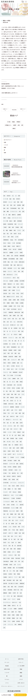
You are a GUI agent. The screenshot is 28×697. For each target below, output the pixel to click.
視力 (19, 347)
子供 (8, 413)
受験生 (14, 287)
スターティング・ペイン (16, 217)
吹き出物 (14, 526)
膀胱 (7, 230)
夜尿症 (10, 564)
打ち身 (18, 306)
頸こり (14, 454)
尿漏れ (4, 586)
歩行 (9, 529)
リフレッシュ (10, 624)
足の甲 (9, 318)
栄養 (4, 334)
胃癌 (15, 574)
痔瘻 (19, 514)
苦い (21, 362)
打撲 (15, 306)
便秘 (21, 202)
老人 (4, 369)
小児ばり (5, 312)
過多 (21, 325)
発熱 (8, 397)
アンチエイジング (13, 211)
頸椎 (20, 356)
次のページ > (22, 109)
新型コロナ (5, 252)
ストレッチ (20, 224)
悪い (16, 318)
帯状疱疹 (22, 287)
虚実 (22, 514)
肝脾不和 (14, 476)
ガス (10, 570)
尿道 (9, 479)
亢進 (15, 425)
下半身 (13, 529)
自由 (23, 432)
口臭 (12, 261)
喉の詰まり (5, 463)
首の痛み (13, 504)
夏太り (21, 444)
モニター (5, 485)
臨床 (16, 413)
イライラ (21, 416)
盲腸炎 (19, 542)
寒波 (21, 429)
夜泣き (4, 243)
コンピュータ (13, 359)
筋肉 (22, 331)
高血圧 (9, 217)
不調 (14, 570)
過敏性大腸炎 (21, 261)
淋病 (17, 479)
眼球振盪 (9, 567)
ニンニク (22, 406)
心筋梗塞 (21, 303)
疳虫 (9, 485)
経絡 (4, 208)
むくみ (15, 268)
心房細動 (5, 306)
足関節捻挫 (11, 312)
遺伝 (8, 233)
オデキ (17, 520)
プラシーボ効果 (10, 375)
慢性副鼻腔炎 (13, 347)
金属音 (17, 485)
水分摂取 (20, 438)
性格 (4, 400)
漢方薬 (20, 410)
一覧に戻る (14, 109)
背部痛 (15, 460)
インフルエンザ (6, 501)
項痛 (19, 460)
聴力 (23, 517)
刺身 (4, 347)
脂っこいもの (6, 325)
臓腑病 (10, 230)
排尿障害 (19, 205)
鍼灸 (21, 618)
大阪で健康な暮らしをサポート (9, 93)
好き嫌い (5, 473)
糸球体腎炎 (5, 343)
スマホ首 (5, 520)
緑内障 (4, 261)
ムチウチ (16, 252)
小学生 (13, 293)
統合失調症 (18, 243)
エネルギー (16, 429)
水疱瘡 (13, 290)
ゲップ (16, 577)
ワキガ (23, 526)
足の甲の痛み (13, 309)
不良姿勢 (12, 457)
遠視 (19, 271)
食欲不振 (14, 473)
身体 (4, 416)
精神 (17, 416)
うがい (16, 536)
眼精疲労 (20, 624)
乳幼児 (13, 485)
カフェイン (10, 271)
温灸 (8, 422)
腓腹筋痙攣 (22, 255)
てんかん (19, 564)
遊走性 (17, 397)
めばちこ (5, 555)
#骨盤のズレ (8, 125)
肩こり (4, 236)
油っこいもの (12, 511)
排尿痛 (13, 479)
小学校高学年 (20, 586)
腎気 (15, 586)
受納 (4, 476)
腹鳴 (4, 570)
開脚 (17, 381)
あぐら (13, 381)
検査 (23, 318)
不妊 (9, 473)
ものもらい (11, 555)
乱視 (12, 255)
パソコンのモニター (7, 277)
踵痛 (18, 299)
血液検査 (16, 280)
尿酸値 (12, 303)
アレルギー (5, 492)
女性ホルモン (14, 602)
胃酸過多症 (5, 511)
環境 (10, 391)
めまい (12, 495)
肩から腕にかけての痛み (13, 583)
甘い (4, 366)
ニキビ (10, 526)
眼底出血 (5, 350)
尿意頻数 (12, 438)
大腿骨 (19, 350)
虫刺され (14, 605)
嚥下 (10, 492)
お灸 (21, 296)
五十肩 (17, 236)
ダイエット (5, 448)
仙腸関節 (19, 214)
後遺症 (21, 252)
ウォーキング (15, 419)
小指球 (12, 542)
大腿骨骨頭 (20, 608)
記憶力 (17, 284)
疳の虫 (9, 243)
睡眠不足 (14, 214)
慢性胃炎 (5, 574)
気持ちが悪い (19, 321)
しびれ (4, 624)
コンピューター (21, 482)
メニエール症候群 (19, 495)
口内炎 (10, 249)
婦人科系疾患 (6, 265)
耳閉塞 (11, 561)
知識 (23, 413)
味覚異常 (20, 249)
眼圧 (8, 261)
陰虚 (15, 596)
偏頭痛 (22, 448)
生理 (15, 202)
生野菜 (8, 394)
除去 (10, 372)
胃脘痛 (18, 574)
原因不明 (5, 583)
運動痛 (13, 618)
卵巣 (21, 507)
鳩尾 (21, 580)
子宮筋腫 (22, 457)
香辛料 (8, 347)
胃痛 (21, 511)
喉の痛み (5, 470)
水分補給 (18, 388)
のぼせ (15, 271)
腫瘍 (8, 438)
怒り (18, 425)
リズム (23, 394)
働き (4, 429)
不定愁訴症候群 (13, 208)
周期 (10, 315)
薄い (8, 400)
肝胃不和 (8, 476)
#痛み (14, 128)
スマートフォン (13, 482)
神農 (15, 548)
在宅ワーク (11, 533)
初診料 (13, 451)
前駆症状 (5, 290)
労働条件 (19, 432)
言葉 (4, 388)
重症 (17, 463)
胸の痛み (21, 463)
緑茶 (8, 548)
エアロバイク (6, 406)
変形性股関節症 (12, 258)
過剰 (4, 441)
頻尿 (4, 205)
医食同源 (17, 406)
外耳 (15, 561)
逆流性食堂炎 (20, 239)
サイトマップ (21, 686)
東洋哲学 (8, 195)
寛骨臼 (4, 611)
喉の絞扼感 (9, 580)
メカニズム (10, 425)
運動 (12, 394)
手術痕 (8, 309)
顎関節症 (5, 249)
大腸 (21, 593)
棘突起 (4, 359)
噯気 (20, 577)
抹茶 (12, 353)
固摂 (15, 539)
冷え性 (4, 536)
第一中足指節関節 (19, 567)
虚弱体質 (21, 504)
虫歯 (4, 548)
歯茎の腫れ (19, 545)
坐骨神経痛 (19, 221)
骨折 (14, 422)
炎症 (20, 337)
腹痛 (17, 258)
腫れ (21, 397)
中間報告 (5, 403)
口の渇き (14, 343)
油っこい (5, 517)
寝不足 (4, 268)
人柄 (21, 378)
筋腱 (22, 312)
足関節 (14, 315)
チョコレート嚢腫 (14, 507)
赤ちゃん (22, 485)
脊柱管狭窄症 (10, 224)
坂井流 (4, 542)
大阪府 (17, 448)
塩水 (12, 536)
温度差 (23, 391)
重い (8, 416)
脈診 (15, 205)
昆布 (8, 514)
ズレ (17, 504)
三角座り (5, 227)
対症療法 (5, 577)
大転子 (4, 353)
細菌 (23, 435)
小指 (8, 542)
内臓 (20, 523)
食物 (9, 517)
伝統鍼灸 (17, 227)
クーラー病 (5, 198)
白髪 (4, 514)
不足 (9, 340)
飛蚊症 (9, 615)
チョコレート (11, 337)
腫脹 (17, 422)
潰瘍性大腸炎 (19, 596)
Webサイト (11, 577)
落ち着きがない (6, 495)
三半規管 (13, 498)
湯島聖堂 (19, 548)
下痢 (15, 239)
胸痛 (4, 580)
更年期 (18, 599)
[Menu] (25, 1)
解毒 (11, 548)
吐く (15, 321)
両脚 (21, 315)
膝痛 (9, 227)
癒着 (21, 539)
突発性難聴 (5, 564)
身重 (16, 438)
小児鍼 (4, 488)
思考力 (22, 284)
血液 (8, 429)
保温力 (22, 425)
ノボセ (12, 413)
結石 (4, 438)
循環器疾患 (15, 372)
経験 (20, 413)
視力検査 (5, 328)
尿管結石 (5, 479)
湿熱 (9, 290)
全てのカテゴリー (8, 140)
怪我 (9, 545)
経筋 (13, 227)
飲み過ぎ (20, 372)
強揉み (4, 451)
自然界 (21, 422)
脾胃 (21, 227)
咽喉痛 (19, 488)
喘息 (4, 504)
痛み (22, 621)
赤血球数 (11, 280)
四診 (20, 211)
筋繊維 (17, 615)
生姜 (4, 410)
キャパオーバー (20, 454)
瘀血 (22, 306)
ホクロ (8, 596)
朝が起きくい (8, 419)
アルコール (5, 372)
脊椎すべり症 (16, 589)
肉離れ (13, 615)
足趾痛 (10, 299)
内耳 (22, 561)
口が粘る (13, 366)
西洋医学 (5, 202)
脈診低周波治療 (6, 507)
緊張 (11, 205)
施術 (8, 236)
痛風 (14, 567)
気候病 (4, 246)
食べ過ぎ (14, 249)
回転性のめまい (6, 498)
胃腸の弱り (10, 284)
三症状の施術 (9, 384)
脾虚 (9, 214)
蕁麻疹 (4, 284)
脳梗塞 (23, 268)
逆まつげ (20, 309)
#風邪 (14, 125)
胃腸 (18, 202)
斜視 (21, 589)
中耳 (19, 561)
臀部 (8, 353)
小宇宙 (14, 432)
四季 (4, 195)
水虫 (20, 602)
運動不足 (21, 529)
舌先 (16, 369)
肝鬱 (19, 195)
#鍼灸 (13, 122)
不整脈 (17, 303)
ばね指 (13, 246)
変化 (14, 391)
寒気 (4, 422)
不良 (4, 331)
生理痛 (13, 621)
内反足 (16, 470)
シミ (4, 596)
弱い (18, 473)
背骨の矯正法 (6, 561)
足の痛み (5, 299)
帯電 (22, 359)
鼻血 (19, 268)
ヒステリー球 (12, 463)
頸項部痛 (14, 466)
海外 (8, 359)
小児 (20, 470)
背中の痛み (10, 460)
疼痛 (4, 375)
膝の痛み (5, 526)
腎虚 (19, 208)
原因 (16, 403)
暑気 (23, 533)
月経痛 (21, 258)
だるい (13, 441)
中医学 (22, 293)
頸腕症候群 (22, 583)
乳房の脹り (11, 470)
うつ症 (4, 454)
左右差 (4, 318)
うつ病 (13, 243)
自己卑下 (9, 454)
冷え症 (16, 261)
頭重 (9, 444)
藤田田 (11, 514)
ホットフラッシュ (6, 602)
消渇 (9, 520)
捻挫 (18, 315)
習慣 (4, 397)
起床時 (19, 466)
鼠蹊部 (15, 350)
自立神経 (5, 444)
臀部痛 (19, 492)
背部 (22, 388)
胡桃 (19, 331)
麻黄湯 (12, 501)
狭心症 (19, 233)
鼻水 (7, 391)
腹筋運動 (12, 406)
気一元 (4, 425)
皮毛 (16, 501)
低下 (22, 347)
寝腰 (15, 221)
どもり (9, 599)
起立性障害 (22, 280)
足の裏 (8, 369)
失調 (15, 488)
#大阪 (8, 122)
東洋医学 (18, 198)
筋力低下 (5, 533)
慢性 (15, 624)
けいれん (5, 340)
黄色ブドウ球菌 (6, 558)
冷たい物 (8, 441)
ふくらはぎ (10, 608)
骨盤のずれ (5, 315)
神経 (14, 198)
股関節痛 (5, 258)
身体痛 (12, 523)
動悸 (14, 580)
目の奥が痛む (6, 482)
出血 (16, 337)
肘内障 (14, 593)
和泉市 (15, 233)
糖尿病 (4, 224)
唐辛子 (8, 410)
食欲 (10, 448)
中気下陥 (9, 466)
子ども (9, 621)
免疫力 (4, 362)
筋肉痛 (9, 551)
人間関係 (14, 378)
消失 (15, 384)
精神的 (4, 457)
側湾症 (12, 558)
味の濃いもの (13, 325)
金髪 (15, 514)
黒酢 (15, 353)
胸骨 (17, 580)
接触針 (10, 593)
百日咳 (8, 504)
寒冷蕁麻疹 (18, 498)
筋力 (13, 520)
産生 (15, 340)
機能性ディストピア (11, 296)
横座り (20, 403)
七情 (15, 564)
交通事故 (14, 362)
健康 (2, 104)
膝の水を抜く (11, 403)
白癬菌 (4, 605)
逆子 (8, 611)
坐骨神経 (15, 328)
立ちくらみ (5, 280)
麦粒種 (18, 551)
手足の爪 (15, 334)
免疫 (4, 394)
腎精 (17, 529)
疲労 (8, 208)
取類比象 (12, 397)
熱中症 (13, 388)
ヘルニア (17, 457)
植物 (4, 435)
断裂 (21, 615)
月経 (17, 441)
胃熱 (19, 526)
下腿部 (19, 611)
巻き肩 (23, 558)
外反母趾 (22, 299)
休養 (4, 381)
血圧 (19, 353)
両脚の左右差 (17, 312)
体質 (21, 473)
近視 (9, 293)
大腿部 (12, 611)
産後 (8, 586)
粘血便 (4, 599)
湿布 (16, 523)
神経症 (21, 381)
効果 (18, 378)
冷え (13, 195)
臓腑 (23, 205)
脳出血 (4, 271)
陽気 (8, 536)
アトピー (14, 599)
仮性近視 (5, 293)
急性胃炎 (10, 574)
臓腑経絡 (5, 593)
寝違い (12, 236)
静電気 (8, 255)
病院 (4, 321)
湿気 (20, 318)
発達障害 (5, 529)
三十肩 (9, 378)
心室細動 (10, 306)
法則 (8, 321)
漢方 (8, 205)
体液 (11, 429)
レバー (8, 334)
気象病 (9, 451)
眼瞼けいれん (19, 265)
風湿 (4, 233)
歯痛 (17, 570)
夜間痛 (15, 608)
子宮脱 (4, 466)
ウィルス (18, 290)
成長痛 (4, 608)
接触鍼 (9, 488)
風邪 (23, 211)
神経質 (16, 533)
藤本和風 (16, 255)
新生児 (20, 501)
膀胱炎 (19, 435)
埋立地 (11, 400)
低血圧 (11, 239)
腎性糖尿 (5, 539)
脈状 (4, 618)
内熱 (18, 287)
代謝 (13, 318)
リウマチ (6, 145)
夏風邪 (4, 615)
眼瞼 (23, 337)
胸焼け (17, 511)
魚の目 (17, 296)
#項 (22, 125)
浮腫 (11, 265)
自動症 (4, 567)
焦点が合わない (10, 274)
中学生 (17, 293)
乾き (21, 343)
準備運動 (5, 356)
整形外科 (5, 337)
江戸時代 (8, 388)
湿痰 (14, 448)
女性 (4, 627)
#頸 (19, 125)
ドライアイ (14, 517)
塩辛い (8, 366)
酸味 (15, 224)
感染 (19, 555)
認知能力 (9, 287)
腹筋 (12, 586)
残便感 (4, 460)
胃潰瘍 (21, 570)
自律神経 (18, 621)
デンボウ (21, 520)
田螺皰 (9, 605)
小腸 (18, 539)
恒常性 (4, 432)
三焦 (23, 230)
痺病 (15, 230)
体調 (4, 296)
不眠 (22, 208)
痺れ (4, 255)
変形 (4, 303)
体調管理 (16, 444)
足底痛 (14, 299)
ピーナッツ (14, 331)
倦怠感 (9, 362)
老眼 (22, 271)
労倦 (11, 233)
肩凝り (4, 217)
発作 (4, 384)
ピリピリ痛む (21, 369)
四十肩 (4, 378)
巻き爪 (14, 277)
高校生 (4, 589)
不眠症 (19, 517)
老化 (21, 419)
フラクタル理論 (18, 375)
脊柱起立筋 (11, 356)
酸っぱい (18, 366)
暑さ (23, 328)
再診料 (17, 451)
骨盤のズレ (18, 246)
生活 (19, 394)
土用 (15, 435)
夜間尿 (4, 551)
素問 (23, 577)
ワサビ (16, 410)
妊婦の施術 (10, 268)
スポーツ (14, 551)
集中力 (4, 287)
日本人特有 (19, 384)
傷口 (4, 309)
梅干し (20, 536)
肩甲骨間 (8, 618)
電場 (19, 359)
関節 (15, 394)
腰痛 (5, 147)
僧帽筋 (16, 356)
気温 (20, 328)
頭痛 (5, 142)
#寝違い (19, 122)
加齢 (4, 274)
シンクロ (9, 432)
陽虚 (10, 198)
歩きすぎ (5, 545)
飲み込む (14, 492)
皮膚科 (20, 334)
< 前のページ (5, 109)
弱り (11, 321)
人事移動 (18, 391)
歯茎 (18, 362)
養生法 (10, 221)
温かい (12, 369)
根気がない (12, 416)
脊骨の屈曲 (18, 558)
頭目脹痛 (10, 350)
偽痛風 (8, 303)
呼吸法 (4, 413)
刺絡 (15, 555)
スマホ (16, 274)
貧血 (18, 277)
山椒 (12, 410)
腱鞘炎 (9, 246)
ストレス (10, 202)
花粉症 (4, 621)
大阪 (17, 618)
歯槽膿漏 (11, 252)
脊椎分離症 (10, 589)
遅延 (21, 441)
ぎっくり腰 (5, 221)
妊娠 (15, 265)
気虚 (20, 533)
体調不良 (19, 476)
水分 (18, 325)
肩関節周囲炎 (6, 239)
